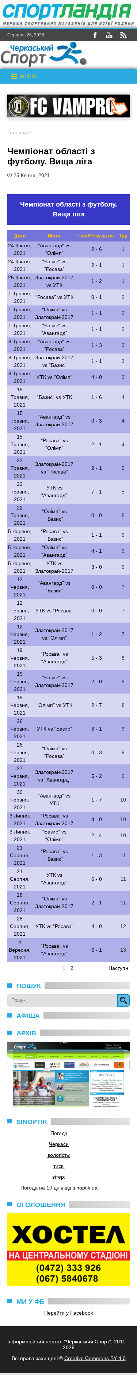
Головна (17, 132)
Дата (20, 236)
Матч (54, 236)
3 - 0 (96, 567)
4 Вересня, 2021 (20, 949)
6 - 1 (96, 950)
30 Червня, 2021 (19, 799)
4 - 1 (96, 551)
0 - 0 (96, 515)
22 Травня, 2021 (20, 468)
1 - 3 (96, 345)
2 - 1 (96, 265)
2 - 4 (96, 835)
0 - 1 (96, 297)
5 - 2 (96, 776)
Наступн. (119, 968)
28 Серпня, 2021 (20, 902)
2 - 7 (96, 705)
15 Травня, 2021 (20, 397)
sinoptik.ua (85, 1188)
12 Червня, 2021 (19, 586)
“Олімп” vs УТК (54, 705)
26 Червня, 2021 (19, 728)
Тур (123, 236)
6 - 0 (96, 879)
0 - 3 (96, 421)
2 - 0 (96, 681)
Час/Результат (96, 236)
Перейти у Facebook (68, 1313)
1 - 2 (96, 281)
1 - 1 (96, 313)
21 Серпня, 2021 (20, 855)
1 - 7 (96, 800)
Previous (17, 968)
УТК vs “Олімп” (54, 377)
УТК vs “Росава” (54, 610)
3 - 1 (96, 729)
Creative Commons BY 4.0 (95, 1358)
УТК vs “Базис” (54, 729)
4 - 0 (96, 377)
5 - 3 (96, 658)
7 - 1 (96, 492)
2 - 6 (96, 249)
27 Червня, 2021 (19, 776)
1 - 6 (96, 397)
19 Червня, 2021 (19, 657)
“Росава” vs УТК (54, 297)
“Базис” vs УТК (54, 397)
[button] (28, 76)
